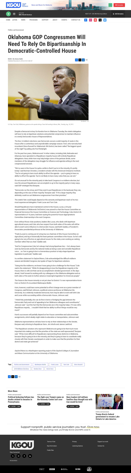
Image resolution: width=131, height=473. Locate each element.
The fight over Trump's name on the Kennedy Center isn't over (50, 398)
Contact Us (75, 20)
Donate (120, 5)
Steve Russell (78, 364)
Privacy (74, 441)
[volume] (14, 14)
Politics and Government (16, 30)
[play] (8, 14)
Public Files (50, 450)
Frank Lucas (54, 364)
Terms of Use (51, 441)
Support (45, 20)
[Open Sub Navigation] (18, 20)
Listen (14, 20)
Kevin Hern (50, 369)
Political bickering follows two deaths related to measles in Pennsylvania (21, 399)
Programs (34, 20)
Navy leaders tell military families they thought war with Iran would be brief (79, 399)
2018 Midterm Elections (21, 369)
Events (64, 20)
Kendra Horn (38, 369)
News (23, 20)
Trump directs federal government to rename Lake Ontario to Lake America (107, 416)
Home (8, 20)
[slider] (17, 14)
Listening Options (77, 446)
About (55, 20)
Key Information (52, 446)
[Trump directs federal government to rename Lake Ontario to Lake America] (109, 401)
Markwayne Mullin (40, 364)
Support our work (103, 441)
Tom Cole (66, 364)
